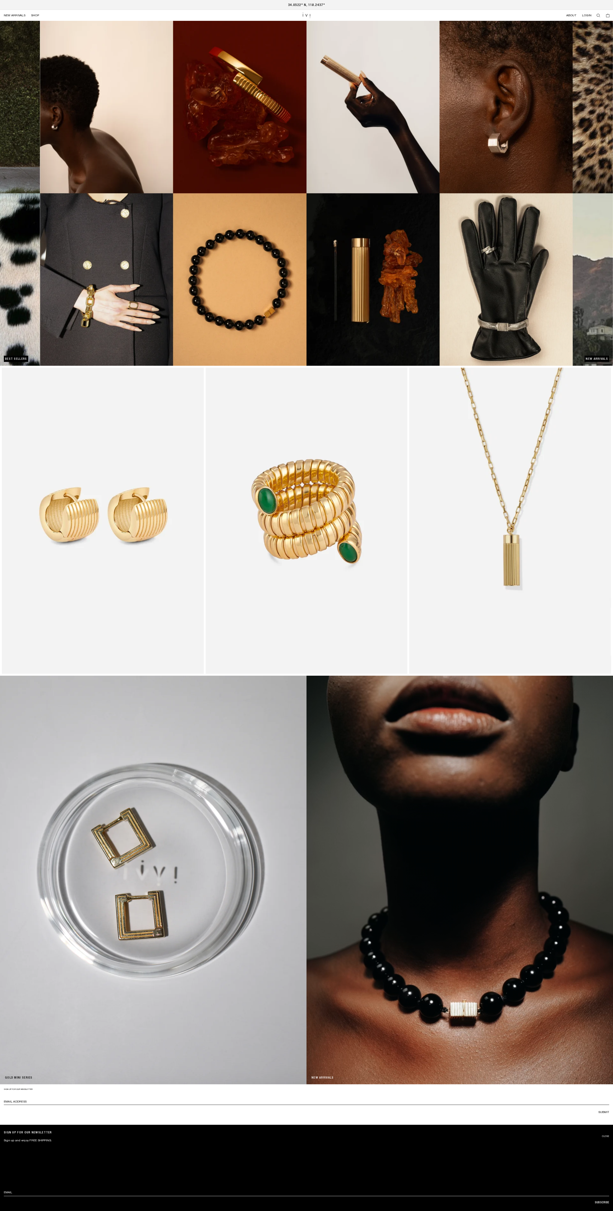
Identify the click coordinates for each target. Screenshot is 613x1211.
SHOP (35, 15)
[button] (598, 15)
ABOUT (571, 15)
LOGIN (586, 15)
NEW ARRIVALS (14, 15)
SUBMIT (603, 1112)
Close (605, 1136)
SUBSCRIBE (602, 1202)
